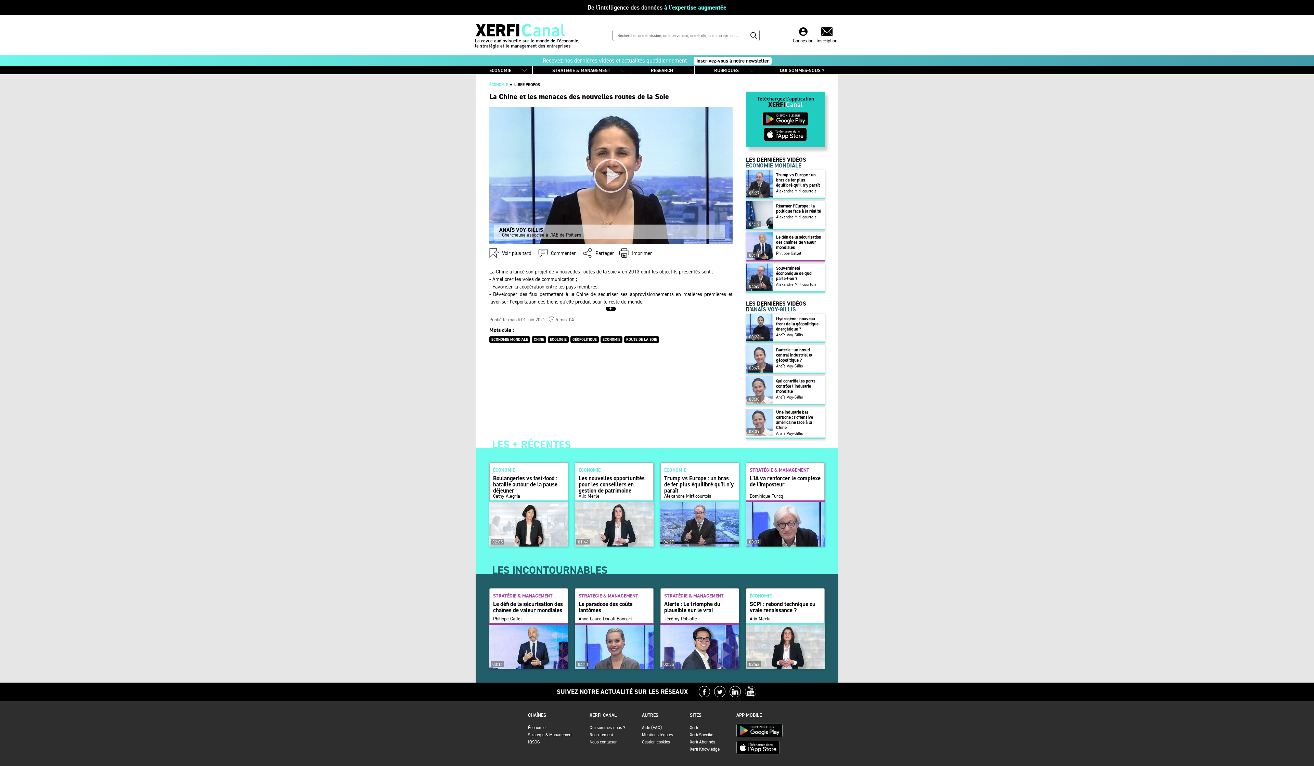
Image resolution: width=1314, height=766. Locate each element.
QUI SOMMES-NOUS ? (802, 70)
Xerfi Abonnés (702, 742)
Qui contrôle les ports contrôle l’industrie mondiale (795, 386)
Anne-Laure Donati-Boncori (605, 619)
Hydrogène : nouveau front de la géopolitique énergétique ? (797, 324)
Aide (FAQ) (652, 727)
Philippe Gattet (788, 253)
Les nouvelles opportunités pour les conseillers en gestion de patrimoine (612, 484)
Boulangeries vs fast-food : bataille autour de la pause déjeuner (525, 484)
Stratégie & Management (550, 735)
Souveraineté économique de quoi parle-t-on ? (794, 273)
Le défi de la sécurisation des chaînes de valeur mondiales (798, 242)
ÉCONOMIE (500, 70)
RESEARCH (662, 70)
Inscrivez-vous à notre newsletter (732, 60)
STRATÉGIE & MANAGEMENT (581, 70)
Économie (536, 727)
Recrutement (601, 735)
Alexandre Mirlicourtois (796, 191)
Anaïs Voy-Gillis (789, 335)
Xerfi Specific (701, 735)
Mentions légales (657, 735)
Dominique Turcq (766, 496)
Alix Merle (589, 496)
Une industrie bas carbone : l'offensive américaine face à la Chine (794, 419)
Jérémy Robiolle (680, 619)
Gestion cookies (656, 742)
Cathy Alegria (506, 496)
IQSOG (534, 742)
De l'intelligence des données (657, 7)
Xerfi (694, 727)
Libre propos (527, 85)
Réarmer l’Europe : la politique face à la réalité (798, 208)
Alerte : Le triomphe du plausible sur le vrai (692, 607)
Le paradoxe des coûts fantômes (606, 607)
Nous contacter (603, 742)
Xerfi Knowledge (705, 749)
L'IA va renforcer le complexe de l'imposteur (785, 481)
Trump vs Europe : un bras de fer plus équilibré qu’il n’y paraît (798, 180)
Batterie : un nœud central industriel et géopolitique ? (794, 355)
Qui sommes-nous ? (607, 727)
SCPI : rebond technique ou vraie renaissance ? (782, 607)
